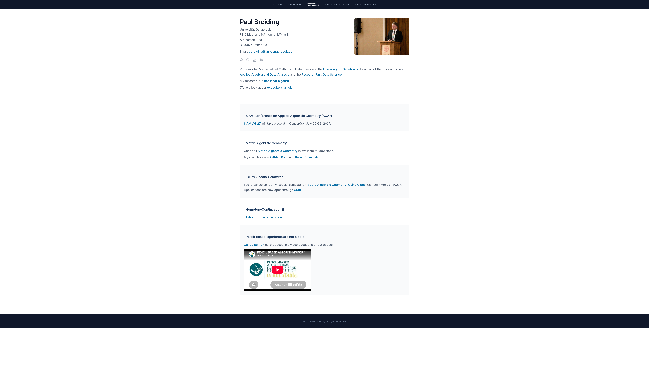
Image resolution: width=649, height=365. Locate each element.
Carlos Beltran (254, 244)
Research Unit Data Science (322, 74)
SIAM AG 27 (252, 123)
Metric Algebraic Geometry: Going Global (336, 184)
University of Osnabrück (340, 69)
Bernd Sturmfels (307, 157)
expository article (280, 87)
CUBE (298, 190)
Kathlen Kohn (278, 157)
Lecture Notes (365, 4)
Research (294, 4)
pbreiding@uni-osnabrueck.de (270, 51)
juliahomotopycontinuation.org (265, 217)
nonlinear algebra (276, 81)
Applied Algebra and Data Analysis (264, 74)
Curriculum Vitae (337, 4)
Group (277, 4)
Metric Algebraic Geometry (277, 151)
